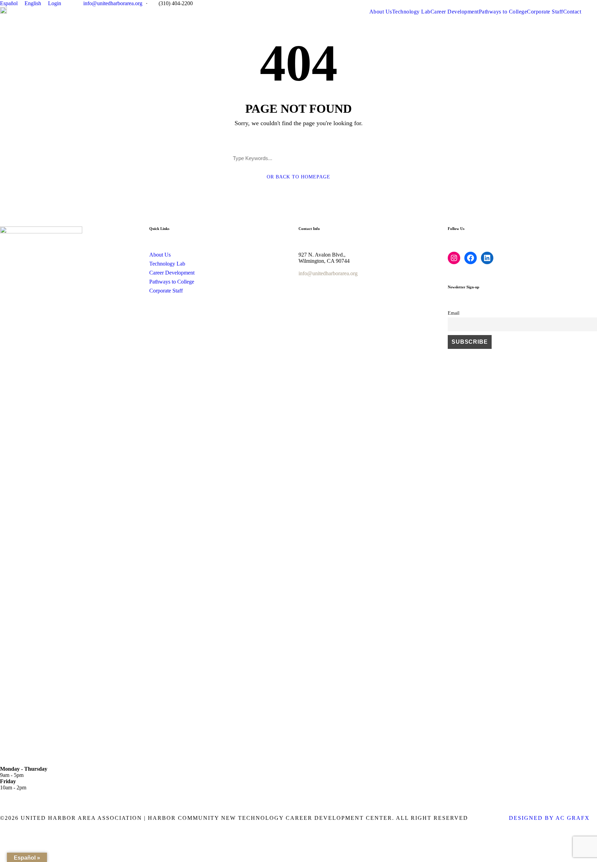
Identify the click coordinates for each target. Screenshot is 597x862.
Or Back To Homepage (298, 176)
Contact (572, 12)
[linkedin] (584, 3)
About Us (380, 12)
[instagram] (595, 3)
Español (9, 3)
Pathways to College (503, 12)
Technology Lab (411, 12)
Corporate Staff (545, 12)
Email (453, 313)
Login (54, 3)
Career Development (454, 12)
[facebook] (574, 3)
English (33, 3)
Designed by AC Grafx (549, 818)
